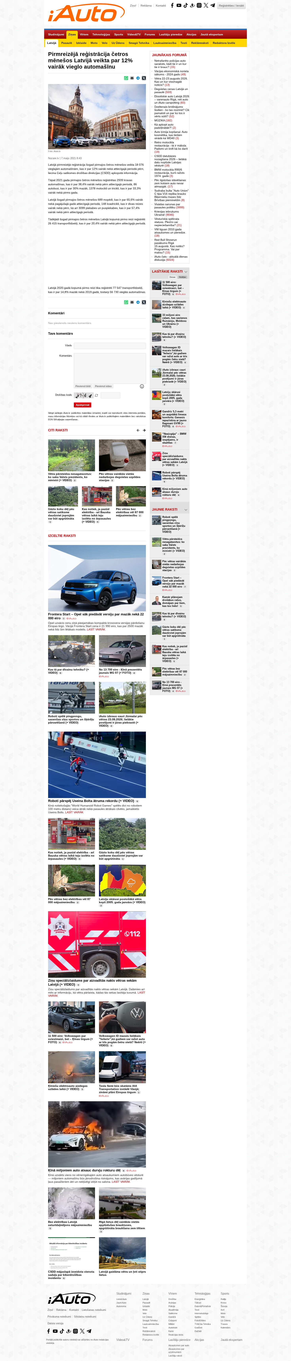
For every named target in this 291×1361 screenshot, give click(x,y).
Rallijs (223, 1299)
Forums (148, 1339)
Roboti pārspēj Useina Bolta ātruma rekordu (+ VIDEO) (91, 801)
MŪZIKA (163, 120)
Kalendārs (225, 1327)
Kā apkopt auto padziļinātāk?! (165, 126)
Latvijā (146, 1299)
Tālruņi (198, 1302)
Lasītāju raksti (175, 1355)
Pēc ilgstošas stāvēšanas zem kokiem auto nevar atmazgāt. (170, 183)
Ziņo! (133, 5)
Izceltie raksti (62, 536)
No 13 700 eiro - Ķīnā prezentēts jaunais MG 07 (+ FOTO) (120, 671)
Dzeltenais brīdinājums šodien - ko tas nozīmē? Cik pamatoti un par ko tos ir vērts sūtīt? (171, 111)
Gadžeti (198, 1327)
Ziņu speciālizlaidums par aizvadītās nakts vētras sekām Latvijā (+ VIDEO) (174, 459)
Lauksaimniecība (151, 1324)
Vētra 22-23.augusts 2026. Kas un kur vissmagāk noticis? (171, 81)
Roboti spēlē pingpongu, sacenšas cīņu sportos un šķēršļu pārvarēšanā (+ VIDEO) (71, 719)
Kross (223, 1302)
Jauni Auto (121, 1302)
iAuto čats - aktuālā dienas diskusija (170, 258)
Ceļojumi (172, 1320)
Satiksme (172, 1313)
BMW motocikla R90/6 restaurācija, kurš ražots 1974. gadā (169, 173)
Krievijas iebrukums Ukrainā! (166, 213)
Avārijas (172, 1302)
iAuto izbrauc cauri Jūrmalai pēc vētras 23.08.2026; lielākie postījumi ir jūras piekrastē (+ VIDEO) (121, 721)
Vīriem (172, 1293)
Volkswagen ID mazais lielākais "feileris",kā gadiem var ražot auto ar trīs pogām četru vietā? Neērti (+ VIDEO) (122, 1040)
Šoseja (224, 1306)
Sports (225, 1293)
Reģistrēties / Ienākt (231, 5)
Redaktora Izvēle (151, 1335)
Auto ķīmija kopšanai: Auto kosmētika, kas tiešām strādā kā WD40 (170, 135)
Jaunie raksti (164, 509)
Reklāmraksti (149, 1331)
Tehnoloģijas (202, 1293)
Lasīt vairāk (96, 629)
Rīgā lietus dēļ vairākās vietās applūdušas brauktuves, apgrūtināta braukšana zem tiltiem (122, 1225)
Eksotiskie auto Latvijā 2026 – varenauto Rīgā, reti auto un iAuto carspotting (171, 99)
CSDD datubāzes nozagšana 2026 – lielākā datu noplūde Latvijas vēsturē (170, 160)
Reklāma (146, 5)
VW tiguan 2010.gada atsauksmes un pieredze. (170, 232)
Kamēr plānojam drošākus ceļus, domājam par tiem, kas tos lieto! (173, 601)
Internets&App (201, 1313)
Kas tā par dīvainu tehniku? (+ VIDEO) (174, 336)
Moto (145, 1310)
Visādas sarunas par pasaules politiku (169, 206)
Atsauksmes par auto (178, 1345)
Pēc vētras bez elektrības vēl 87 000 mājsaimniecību (130, 512)
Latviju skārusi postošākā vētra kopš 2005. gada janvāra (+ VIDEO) (122, 900)
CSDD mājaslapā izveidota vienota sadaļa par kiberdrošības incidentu (71, 1275)
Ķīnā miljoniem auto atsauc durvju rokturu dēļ (84, 1170)
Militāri (171, 1324)
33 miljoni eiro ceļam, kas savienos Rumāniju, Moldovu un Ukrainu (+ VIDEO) (174, 321)
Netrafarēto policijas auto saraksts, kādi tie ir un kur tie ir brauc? (170, 64)
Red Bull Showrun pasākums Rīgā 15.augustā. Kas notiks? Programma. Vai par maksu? (169, 246)
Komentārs (65, 355)
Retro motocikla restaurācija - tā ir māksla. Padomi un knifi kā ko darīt (171, 147)
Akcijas (199, 1339)
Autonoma (121, 1306)
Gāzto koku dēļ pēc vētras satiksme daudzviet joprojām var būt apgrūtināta (61, 513)
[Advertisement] (145, 255)
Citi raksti (58, 430)
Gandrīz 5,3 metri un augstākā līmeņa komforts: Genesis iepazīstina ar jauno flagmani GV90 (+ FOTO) (174, 419)
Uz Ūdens (147, 1317)
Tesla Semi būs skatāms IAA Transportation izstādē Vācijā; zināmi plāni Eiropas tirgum (119, 1089)
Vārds (68, 345)
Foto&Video (200, 1320)
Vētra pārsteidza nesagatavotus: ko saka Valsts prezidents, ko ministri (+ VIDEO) (70, 477)
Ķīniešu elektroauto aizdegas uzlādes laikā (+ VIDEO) (67, 1087)
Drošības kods (63, 395)
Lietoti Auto (121, 1299)
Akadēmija (173, 1310)
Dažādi (198, 1331)
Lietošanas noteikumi (94, 1310)
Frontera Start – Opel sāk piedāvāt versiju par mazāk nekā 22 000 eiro (173, 582)
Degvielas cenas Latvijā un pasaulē (171, 90)
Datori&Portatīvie (203, 1306)
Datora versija (55, 1323)
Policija (171, 1306)
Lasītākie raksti (167, 271)
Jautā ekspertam (231, 1339)
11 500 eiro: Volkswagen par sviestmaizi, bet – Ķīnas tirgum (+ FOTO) (70, 1039)
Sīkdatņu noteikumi (85, 1316)
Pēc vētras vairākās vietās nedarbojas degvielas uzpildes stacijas (119, 477)
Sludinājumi (123, 1293)
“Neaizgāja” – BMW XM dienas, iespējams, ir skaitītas (174, 438)
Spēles (198, 1317)
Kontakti (161, 5)
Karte (171, 1331)
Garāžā (172, 1317)
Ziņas (146, 1293)
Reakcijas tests (175, 1335)
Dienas (172, 277)
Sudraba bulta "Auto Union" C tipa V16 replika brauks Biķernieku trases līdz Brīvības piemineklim (171, 195)
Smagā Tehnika (150, 1320)
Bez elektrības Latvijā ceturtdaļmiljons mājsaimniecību (70, 1223)
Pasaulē (146, 1302)
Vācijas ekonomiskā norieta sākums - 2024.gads (171, 73)
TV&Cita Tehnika (203, 1324)
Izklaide (146, 1306)
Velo (144, 1313)
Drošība (172, 1299)
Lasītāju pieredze (179, 1339)
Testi (145, 1327)
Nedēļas (182, 277)
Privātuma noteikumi (59, 1316)
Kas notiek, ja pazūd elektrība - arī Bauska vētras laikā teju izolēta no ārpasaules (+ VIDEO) (96, 515)
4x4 (222, 1310)
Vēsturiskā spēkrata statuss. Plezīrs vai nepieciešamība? (168, 222)
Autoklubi (172, 1327)
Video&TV (122, 1339)
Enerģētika (200, 1299)
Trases (224, 1324)
